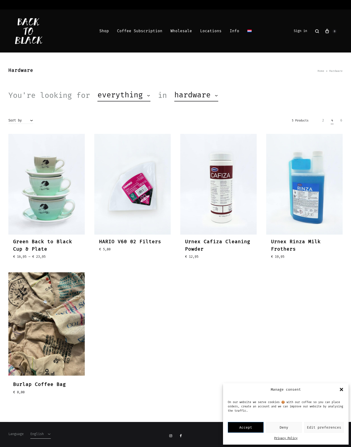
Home (321, 71)
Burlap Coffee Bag (39, 384)
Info (234, 31)
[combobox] (123, 95)
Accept (245, 427)
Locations (211, 31)
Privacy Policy (286, 438)
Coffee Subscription (139, 31)
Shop (104, 31)
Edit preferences (324, 427)
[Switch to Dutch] (249, 31)
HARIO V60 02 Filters (130, 241)
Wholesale (181, 31)
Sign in (300, 31)
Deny (284, 427)
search (241, 95)
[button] (341, 389)
